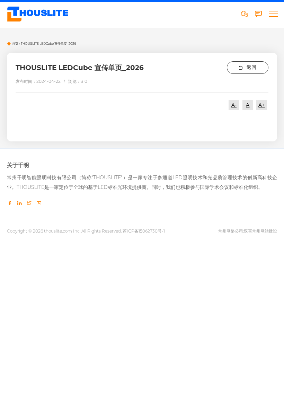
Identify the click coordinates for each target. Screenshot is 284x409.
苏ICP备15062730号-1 (144, 231)
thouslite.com (58, 231)
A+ (261, 105)
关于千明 (18, 165)
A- (234, 105)
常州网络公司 (230, 231)
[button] (273, 14)
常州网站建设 (264, 231)
